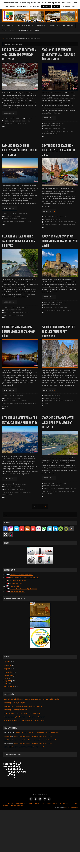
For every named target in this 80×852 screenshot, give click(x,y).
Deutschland (48, 488)
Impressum (46, 803)
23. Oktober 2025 (60, 217)
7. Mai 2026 (18, 118)
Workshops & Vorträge (24, 803)
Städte (7, 683)
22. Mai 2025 (19, 395)
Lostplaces (7, 669)
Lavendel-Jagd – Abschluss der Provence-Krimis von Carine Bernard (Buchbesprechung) (32, 699)
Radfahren (6, 315)
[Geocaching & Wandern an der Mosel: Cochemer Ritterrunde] (20, 440)
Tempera (66, 808)
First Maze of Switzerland (18, 580)
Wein (24, 124)
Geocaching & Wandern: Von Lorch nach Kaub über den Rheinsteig (58, 422)
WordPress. (74, 808)
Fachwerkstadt (49, 222)
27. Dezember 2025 (21, 213)
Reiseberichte (55, 126)
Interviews (7, 665)
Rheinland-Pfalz (7, 124)
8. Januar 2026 (59, 123)
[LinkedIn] (40, 799)
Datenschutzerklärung (60, 803)
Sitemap (5, 805)
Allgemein (28, 118)
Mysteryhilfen (8, 672)
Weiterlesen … (9, 113)
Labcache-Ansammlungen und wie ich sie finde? (28, 747)
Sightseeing (18, 124)
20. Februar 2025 (20, 484)
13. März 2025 (58, 395)
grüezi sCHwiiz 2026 (16, 583)
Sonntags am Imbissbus (17, 592)
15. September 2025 (60, 302)
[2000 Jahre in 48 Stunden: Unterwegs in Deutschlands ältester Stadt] (60, 76)
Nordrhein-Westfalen (28, 403)
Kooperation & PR (17, 805)
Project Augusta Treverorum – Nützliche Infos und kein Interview (19, 54)
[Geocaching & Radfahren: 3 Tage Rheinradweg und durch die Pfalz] (20, 263)
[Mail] (44, 799)
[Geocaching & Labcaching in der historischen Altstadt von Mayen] (60, 263)
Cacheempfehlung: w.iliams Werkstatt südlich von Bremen (23, 706)
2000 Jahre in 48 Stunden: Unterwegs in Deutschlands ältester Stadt (58, 54)
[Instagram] (35, 799)
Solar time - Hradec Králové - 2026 (21, 575)
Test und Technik (9, 687)
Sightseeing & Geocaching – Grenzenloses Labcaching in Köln (18, 331)
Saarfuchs (8, 118)
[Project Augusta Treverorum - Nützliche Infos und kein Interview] (20, 76)
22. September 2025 (21, 307)
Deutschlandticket (60, 488)
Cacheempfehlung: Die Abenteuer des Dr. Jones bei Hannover (24, 717)
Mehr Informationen (68, 6)
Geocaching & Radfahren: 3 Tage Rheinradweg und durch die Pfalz (19, 240)
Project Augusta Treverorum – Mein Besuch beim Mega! (22, 713)
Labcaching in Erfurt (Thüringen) (14, 703)
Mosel (27, 121)
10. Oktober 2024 (60, 483)
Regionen (46, 126)
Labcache (57, 131)
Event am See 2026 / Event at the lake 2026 (24, 578)
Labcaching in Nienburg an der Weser (16, 710)
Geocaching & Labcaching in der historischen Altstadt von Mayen (60, 240)
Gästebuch (74, 803)
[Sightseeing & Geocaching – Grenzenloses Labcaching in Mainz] (60, 172)
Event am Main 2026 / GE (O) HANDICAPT (23, 589)
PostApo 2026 (14, 586)
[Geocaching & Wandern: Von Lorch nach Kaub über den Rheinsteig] (60, 442)
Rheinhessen (46, 224)
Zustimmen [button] (46, 6)
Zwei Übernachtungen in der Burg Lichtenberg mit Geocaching (58, 331)
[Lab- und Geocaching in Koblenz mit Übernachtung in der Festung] (20, 170)
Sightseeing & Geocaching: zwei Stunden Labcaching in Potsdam (24, 720)
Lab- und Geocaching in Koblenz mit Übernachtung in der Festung (19, 150)
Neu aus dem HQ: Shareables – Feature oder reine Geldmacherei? (37, 733)
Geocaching (8, 121)
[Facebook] (31, 799)
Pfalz (27, 313)
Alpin (6, 678)
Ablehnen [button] (56, 6)
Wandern (45, 403)
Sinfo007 (6, 740)
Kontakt (37, 803)
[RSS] (49, 799)
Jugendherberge (19, 121)
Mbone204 (7, 736)
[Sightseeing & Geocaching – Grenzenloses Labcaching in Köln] (20, 353)
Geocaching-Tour (59, 128)
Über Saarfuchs (8, 803)
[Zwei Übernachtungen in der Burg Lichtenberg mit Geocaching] (60, 353)
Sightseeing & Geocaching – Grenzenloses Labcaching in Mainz (58, 150)
